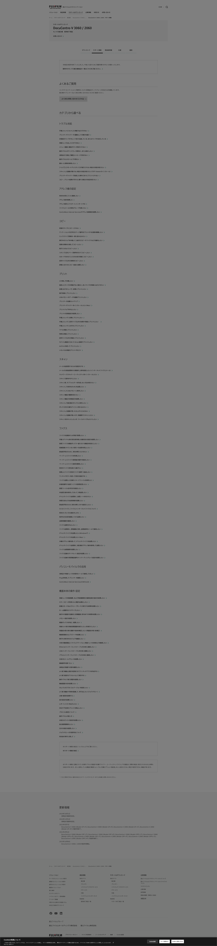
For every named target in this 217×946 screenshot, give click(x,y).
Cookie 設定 (152, 941)
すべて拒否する (164, 941)
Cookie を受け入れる (177, 941)
